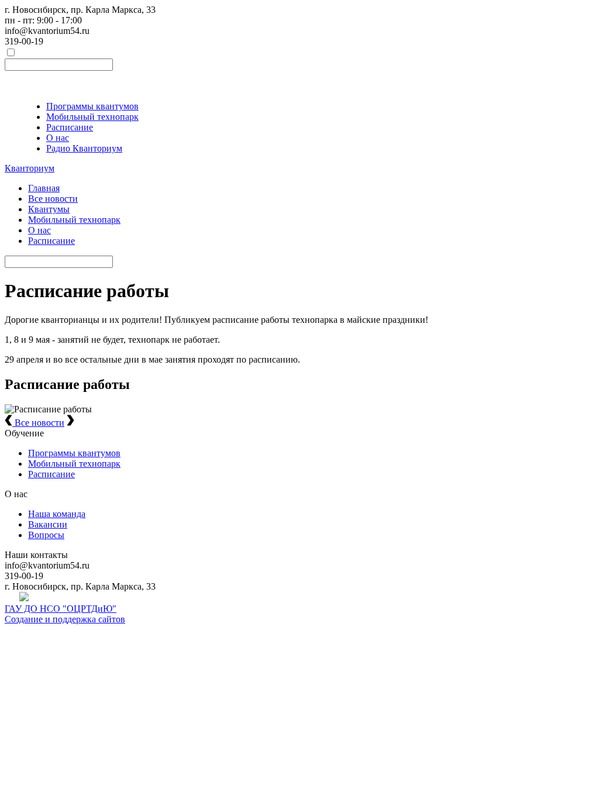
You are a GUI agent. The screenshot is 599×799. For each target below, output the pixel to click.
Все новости (53, 199)
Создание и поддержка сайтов (65, 619)
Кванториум (29, 168)
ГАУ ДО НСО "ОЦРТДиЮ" (60, 609)
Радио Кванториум (84, 148)
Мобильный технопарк (92, 117)
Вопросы (46, 535)
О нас (57, 138)
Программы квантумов (92, 106)
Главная (44, 188)
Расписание (69, 127)
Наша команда (56, 514)
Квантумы (49, 209)
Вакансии (47, 524)
